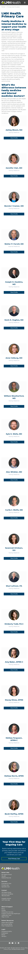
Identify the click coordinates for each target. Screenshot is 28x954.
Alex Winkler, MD (14, 472)
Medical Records (6, 878)
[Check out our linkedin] (18, 943)
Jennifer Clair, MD (14, 168)
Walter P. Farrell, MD (14, 244)
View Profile (14, 138)
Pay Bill (4, 876)
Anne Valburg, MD (14, 358)
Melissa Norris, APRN (14, 776)
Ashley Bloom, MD (14, 130)
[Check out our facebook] (9, 943)
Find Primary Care (14, 858)
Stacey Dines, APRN (14, 700)
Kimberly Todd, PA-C (14, 624)
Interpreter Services (7, 912)
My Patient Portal (7, 874)
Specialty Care (6, 886)
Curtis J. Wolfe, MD (14, 510)
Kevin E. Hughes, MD (14, 320)
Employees (5, 933)
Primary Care (5, 885)
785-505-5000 (6, 895)
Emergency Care (6, 883)
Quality (4, 910)
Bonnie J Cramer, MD (14, 206)
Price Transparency (7, 926)
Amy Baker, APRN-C (14, 662)
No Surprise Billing (7, 924)
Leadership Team (6, 915)
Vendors (4, 936)
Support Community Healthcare (11, 913)
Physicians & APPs (7, 931)
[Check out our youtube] (12, 943)
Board (3, 934)
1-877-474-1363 (6, 900)
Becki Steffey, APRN (14, 814)
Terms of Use (7, 949)
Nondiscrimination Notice (18, 949)
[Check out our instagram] (15, 943)
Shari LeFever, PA (14, 586)
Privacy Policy (24, 948)
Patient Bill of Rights (7, 922)
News (3, 908)
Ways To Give (5, 917)
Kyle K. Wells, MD (14, 434)
